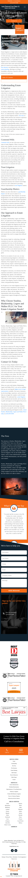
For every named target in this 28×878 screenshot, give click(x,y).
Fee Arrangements (22, 857)
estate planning (5, 69)
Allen (20, 807)
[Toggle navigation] (24, 7)
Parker (20, 811)
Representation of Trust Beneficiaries (14, 789)
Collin (7, 803)
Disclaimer (15, 857)
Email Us (21, 752)
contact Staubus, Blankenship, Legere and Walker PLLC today (14, 411)
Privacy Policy (9, 857)
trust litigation (18, 185)
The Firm (14, 765)
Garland (7, 809)
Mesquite (20, 809)
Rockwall (7, 817)
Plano (20, 805)
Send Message (14, 590)
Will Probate (14, 772)
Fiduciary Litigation (14, 791)
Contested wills (5, 142)
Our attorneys (4, 67)
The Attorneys (14, 768)
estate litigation (21, 397)
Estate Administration (14, 784)
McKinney (7, 807)
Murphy (7, 813)
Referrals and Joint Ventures (14, 798)
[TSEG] (14, 874)
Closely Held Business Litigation (14, 793)
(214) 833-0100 (14, 3)
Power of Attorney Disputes (14, 796)
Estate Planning (14, 770)
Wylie (7, 815)
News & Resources (14, 775)
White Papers (14, 777)
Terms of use (14, 858)
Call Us (7, 752)
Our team (21, 115)
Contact (14, 779)
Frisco (20, 817)
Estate (14, 761)
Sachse (20, 813)
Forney (7, 811)
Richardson (7, 805)
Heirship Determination (14, 787)
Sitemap (3, 857)
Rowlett (20, 815)
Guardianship (14, 763)
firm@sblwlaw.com (14, 846)
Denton (20, 803)
